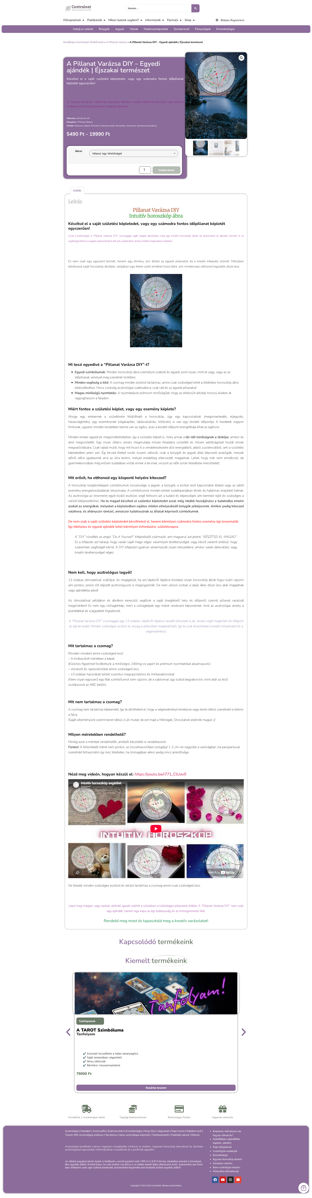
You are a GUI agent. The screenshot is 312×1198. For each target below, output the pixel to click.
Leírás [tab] (77, 190)
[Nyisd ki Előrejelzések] (83, 20)
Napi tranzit (178, 1131)
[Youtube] (223, 1179)
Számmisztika (116, 1131)
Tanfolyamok (87, 1021)
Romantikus (121, 125)
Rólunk (195, 1135)
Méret (78, 151)
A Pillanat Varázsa (116, 42)
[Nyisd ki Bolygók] (111, 29)
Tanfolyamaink (160, 1135)
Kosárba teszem (166, 170)
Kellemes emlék (108, 125)
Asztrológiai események (225, 1151)
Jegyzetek (163, 1131)
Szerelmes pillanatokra (147, 125)
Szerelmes (131, 125)
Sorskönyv (111, 1135)
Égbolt (87, 125)
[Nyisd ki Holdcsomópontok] (170, 29)
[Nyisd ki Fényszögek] (212, 29)
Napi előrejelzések (222, 1146)
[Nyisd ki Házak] (140, 29)
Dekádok (85, 1131)
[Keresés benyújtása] (195, 8)
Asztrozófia (99, 1131)
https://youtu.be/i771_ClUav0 (160, 774)
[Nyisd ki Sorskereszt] (191, 29)
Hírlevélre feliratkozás (226, 1171)
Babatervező (194, 1131)
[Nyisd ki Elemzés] (180, 20)
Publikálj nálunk (180, 1135)
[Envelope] (238, 1179)
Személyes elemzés (222, 1163)
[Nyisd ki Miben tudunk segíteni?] (141, 20)
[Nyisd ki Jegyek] (126, 29)
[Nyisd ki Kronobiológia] (236, 29)
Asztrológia (71, 1131)
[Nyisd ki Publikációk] (104, 20)
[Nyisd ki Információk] (163, 20)
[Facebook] (215, 1179)
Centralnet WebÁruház (90, 42)
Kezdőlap (68, 42)
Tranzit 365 (71, 1135)
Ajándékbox (220, 1139)
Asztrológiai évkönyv (91, 1135)
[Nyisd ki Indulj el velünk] (95, 29)
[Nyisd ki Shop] (193, 20)
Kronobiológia (134, 1131)
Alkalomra (78, 125)
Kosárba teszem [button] (156, 1087)
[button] (241, 58)
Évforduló (95, 125)
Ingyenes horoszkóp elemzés (227, 1159)
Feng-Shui (150, 1131)
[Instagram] (230, 1179)
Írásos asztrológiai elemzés (226, 1167)
